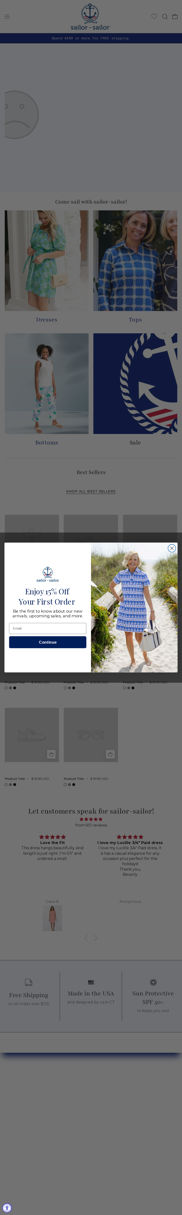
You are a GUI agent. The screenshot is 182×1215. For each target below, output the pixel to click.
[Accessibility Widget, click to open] (7, 1208)
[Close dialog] (172, 548)
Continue (47, 642)
